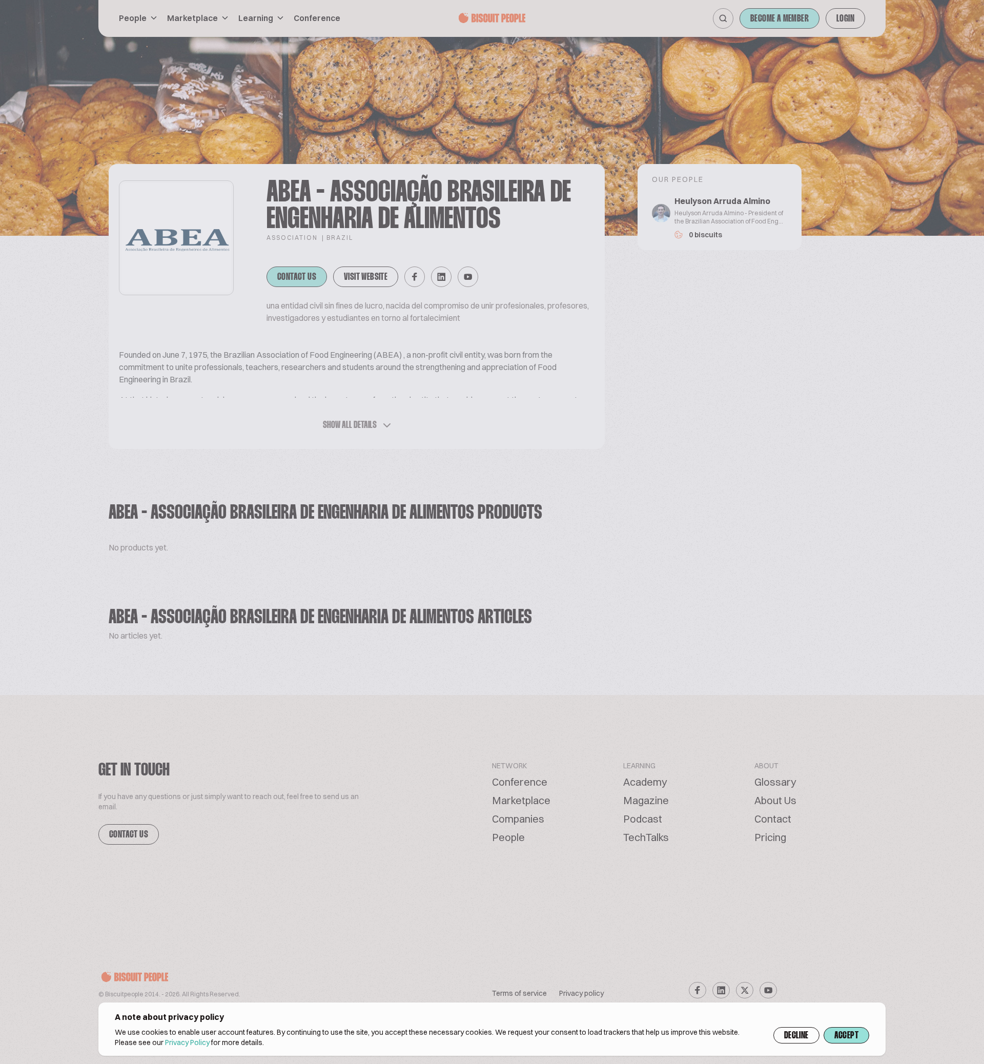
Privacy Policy (187, 1042)
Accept (846, 1035)
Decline (796, 1035)
